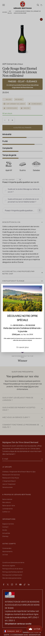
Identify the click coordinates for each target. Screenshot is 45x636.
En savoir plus (23, 347)
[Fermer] (40, 287)
